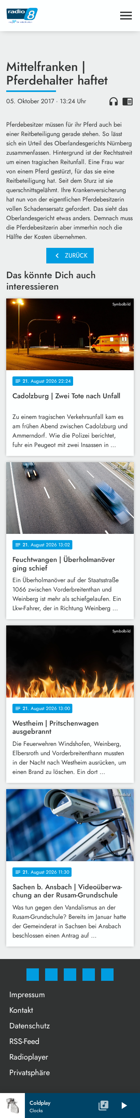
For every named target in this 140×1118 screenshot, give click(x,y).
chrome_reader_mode (127, 101)
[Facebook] (32, 974)
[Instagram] (51, 974)
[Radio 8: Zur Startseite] (60, 15)
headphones (113, 101)
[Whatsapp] (70, 974)
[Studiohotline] (88, 974)
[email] (107, 974)
